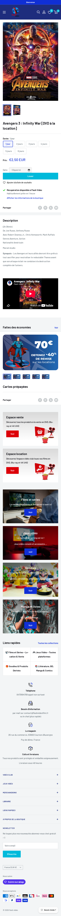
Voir (56, 327)
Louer (30, 176)
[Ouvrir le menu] (4, 12)
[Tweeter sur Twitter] (51, 208)
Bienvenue (30, 2)
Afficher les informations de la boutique (25, 198)
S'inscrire (11, 854)
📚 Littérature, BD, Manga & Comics (44, 668)
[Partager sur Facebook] (40, 208)
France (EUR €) (10, 867)
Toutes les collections (48, 643)
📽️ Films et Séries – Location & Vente (16, 654)
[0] (56, 12)
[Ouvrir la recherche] (38, 12)
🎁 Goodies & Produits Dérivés (17, 668)
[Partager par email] (56, 208)
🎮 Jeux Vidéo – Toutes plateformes (44, 654)
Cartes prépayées (15, 387)
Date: (5, 170)
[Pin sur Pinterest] (45, 208)
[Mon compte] (44, 12)
